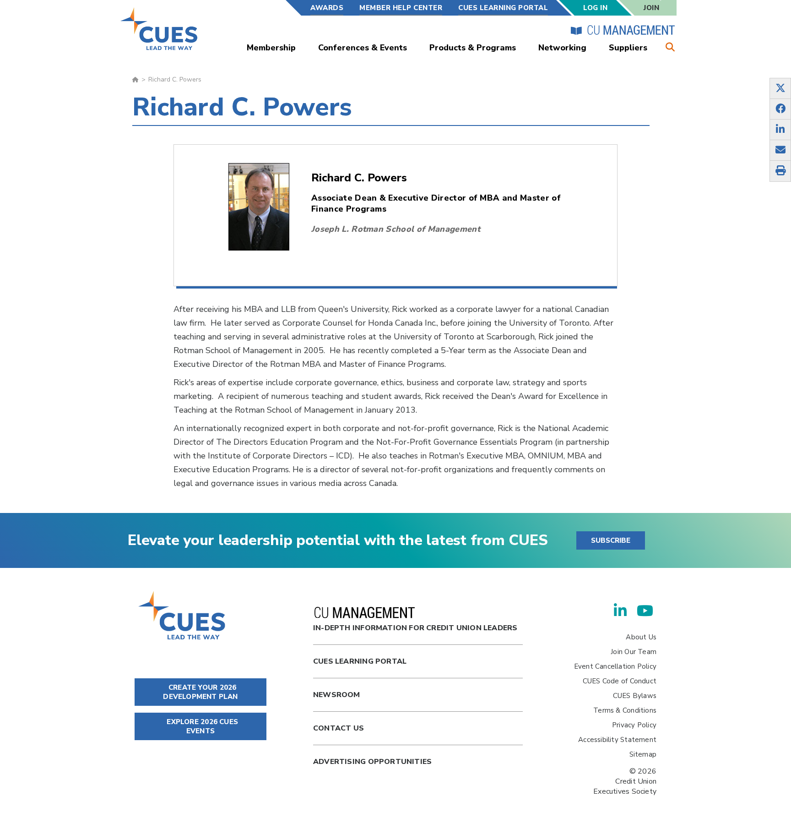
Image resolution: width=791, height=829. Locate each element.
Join (651, 7)
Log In (595, 7)
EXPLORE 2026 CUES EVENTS (201, 726)
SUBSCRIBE (610, 540)
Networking (562, 47)
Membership (271, 47)
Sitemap (642, 754)
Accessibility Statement (617, 739)
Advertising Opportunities (372, 762)
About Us (641, 637)
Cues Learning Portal (359, 661)
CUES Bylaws (634, 695)
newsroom (336, 695)
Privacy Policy (634, 725)
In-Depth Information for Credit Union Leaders (415, 628)
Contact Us (338, 728)
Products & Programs (472, 47)
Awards (326, 7)
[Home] (159, 28)
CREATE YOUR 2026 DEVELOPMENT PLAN (200, 692)
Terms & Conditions (624, 710)
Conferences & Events (362, 47)
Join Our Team (633, 651)
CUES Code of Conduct (619, 681)
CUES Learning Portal (503, 7)
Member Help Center (400, 7)
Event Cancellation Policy (615, 666)
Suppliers (628, 47)
